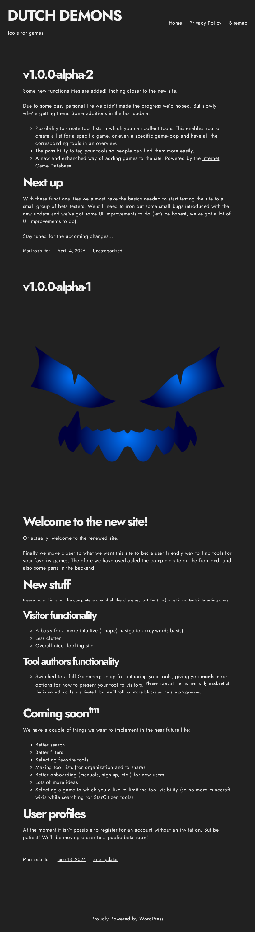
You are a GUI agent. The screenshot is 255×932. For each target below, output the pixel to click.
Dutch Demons (64, 15)
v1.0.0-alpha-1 (57, 287)
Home (175, 23)
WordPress (151, 918)
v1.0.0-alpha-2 (58, 74)
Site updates (105, 859)
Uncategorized (108, 251)
